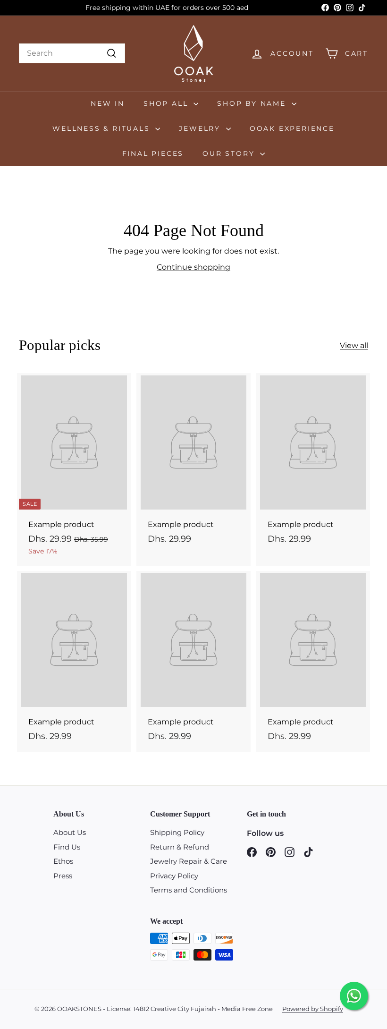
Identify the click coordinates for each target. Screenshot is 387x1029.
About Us (69, 832)
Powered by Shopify (312, 1008)
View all (354, 345)
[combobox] (72, 53)
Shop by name (253, 103)
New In (108, 103)
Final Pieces (153, 153)
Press (62, 875)
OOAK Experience (292, 128)
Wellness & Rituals (102, 128)
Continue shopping (193, 267)
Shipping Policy (177, 832)
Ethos (63, 861)
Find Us (66, 846)
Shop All (167, 103)
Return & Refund (179, 846)
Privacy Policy (174, 875)
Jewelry (201, 128)
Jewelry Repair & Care (188, 861)
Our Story (230, 153)
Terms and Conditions (188, 889)
